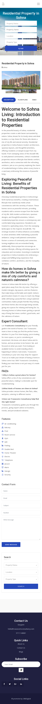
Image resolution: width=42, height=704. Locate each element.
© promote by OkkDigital (21, 699)
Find (22, 48)
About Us (21, 644)
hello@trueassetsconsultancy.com (21, 629)
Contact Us (21, 648)
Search (21, 586)
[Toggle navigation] (38, 4)
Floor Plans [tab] (23, 100)
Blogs (21, 652)
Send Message (11, 544)
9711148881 (21, 633)
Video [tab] (34, 100)
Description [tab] (8, 100)
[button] (21, 23)
